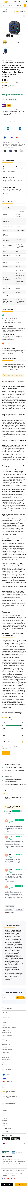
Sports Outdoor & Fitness (14, 9)
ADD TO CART (7, 1184)
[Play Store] (15, 1139)
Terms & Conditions (8, 1173)
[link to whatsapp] (10, 42)
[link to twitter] (18, 42)
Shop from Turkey (7, 1166)
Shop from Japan (7, 1161)
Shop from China (18, 1163)
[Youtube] (9, 1178)
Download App (6, 1044)
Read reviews (7, 816)
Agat (3, 1125)
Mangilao (4, 1118)
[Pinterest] (15, 1178)
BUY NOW (21, 1184)
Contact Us (5, 1015)
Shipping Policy (6, 1030)
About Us (4, 1012)
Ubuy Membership (7, 1035)
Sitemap (4, 1022)
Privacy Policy (18, 1173)
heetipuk (4, 11)
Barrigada (4, 1113)
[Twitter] (12, 1178)
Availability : (5, 85)
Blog (3, 1062)
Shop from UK (16, 1159)
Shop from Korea (7, 1163)
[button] (16, 2)
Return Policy (5, 1052)
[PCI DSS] (5, 1152)
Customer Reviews (7, 1049)
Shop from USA (6, 1159)
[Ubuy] (6, 1)
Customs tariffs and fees (9, 1027)
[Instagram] (5, 1178)
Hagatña (4, 1120)
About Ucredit (5, 1057)
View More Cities (6, 1128)
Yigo (3, 1115)
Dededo (4, 1108)
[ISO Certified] (16, 1152)
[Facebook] (3, 1178)
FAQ (3, 1054)
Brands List (5, 1047)
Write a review (6, 753)
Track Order (5, 1025)
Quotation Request (7, 1017)
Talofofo (4, 1123)
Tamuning (4, 1110)
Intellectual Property (7, 1020)
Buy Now (10, 147)
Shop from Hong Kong (19, 1161)
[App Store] (6, 1139)
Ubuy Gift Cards (6, 1059)
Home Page (5, 9)
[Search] (25, 5)
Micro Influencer (6, 1032)
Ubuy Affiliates (6, 1065)
